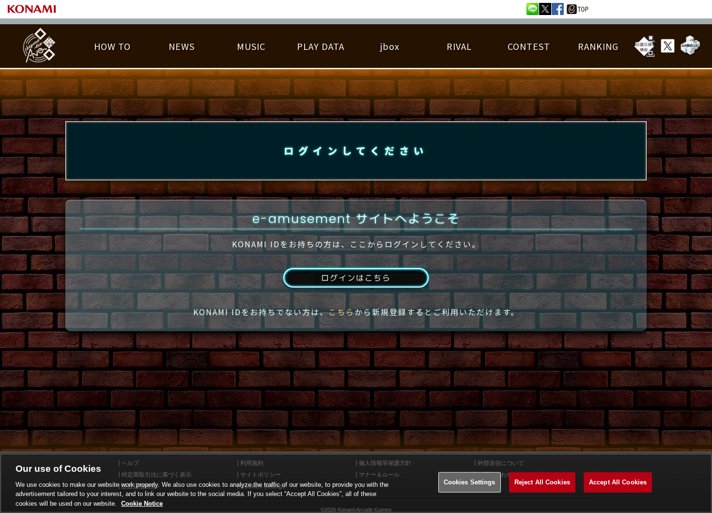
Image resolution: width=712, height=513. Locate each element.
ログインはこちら (356, 278)
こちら (341, 312)
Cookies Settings (469, 482)
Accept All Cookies (618, 482)
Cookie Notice (142, 503)
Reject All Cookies (542, 482)
